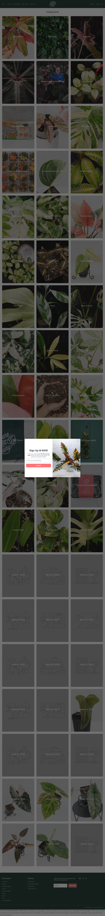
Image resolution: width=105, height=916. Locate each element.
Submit (38, 465)
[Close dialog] (78, 440)
